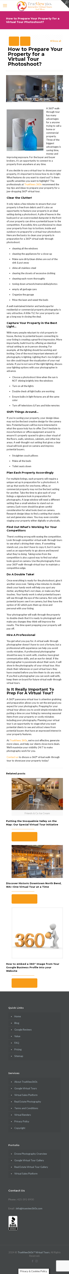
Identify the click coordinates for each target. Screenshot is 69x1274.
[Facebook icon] (32, 1261)
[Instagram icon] (36, 1261)
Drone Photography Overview (30, 1153)
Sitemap (18, 1056)
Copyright (19, 1128)
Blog (16, 1023)
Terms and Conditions (26, 1108)
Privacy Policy (21, 1121)
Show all (56, 40)
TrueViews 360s (33, 184)
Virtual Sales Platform (26, 1094)
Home (17, 1016)
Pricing (18, 1049)
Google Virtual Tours (25, 1088)
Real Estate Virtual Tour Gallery (31, 1166)
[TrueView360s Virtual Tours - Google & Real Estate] (34, 5)
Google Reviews (23, 1029)
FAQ (16, 1042)
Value (17, 1036)
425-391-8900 (25, 1199)
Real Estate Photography (27, 1101)
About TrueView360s (25, 1081)
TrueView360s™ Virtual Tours (33, 1252)
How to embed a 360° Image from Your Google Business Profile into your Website (32, 967)
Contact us (12, 757)
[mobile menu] (5, 5)
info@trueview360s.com (29, 1208)
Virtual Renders (22, 1114)
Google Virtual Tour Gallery (29, 1160)
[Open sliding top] (65, 4)
